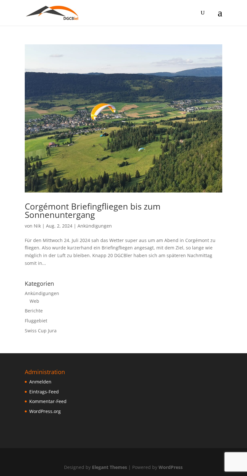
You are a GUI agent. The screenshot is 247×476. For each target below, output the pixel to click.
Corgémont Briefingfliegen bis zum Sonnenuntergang (92, 210)
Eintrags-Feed (44, 392)
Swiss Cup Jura (41, 331)
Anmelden (40, 382)
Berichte (34, 311)
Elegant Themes (109, 467)
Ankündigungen (95, 226)
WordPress (171, 467)
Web (34, 301)
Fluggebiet (36, 321)
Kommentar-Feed (48, 401)
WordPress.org (45, 411)
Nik (37, 226)
